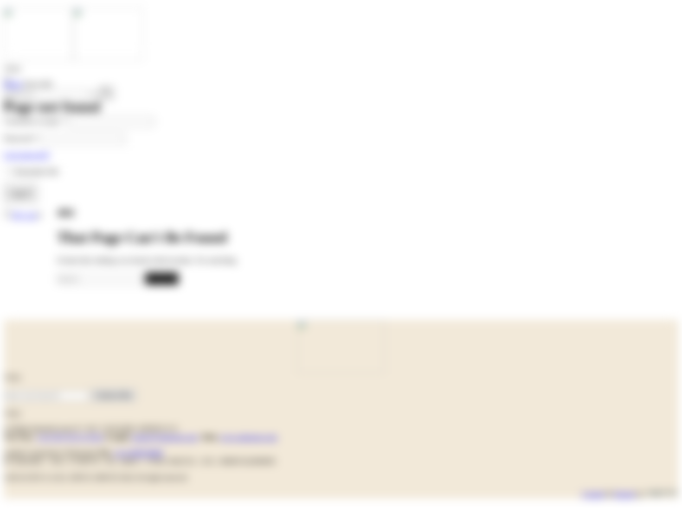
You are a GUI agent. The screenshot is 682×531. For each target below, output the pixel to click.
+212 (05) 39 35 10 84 (70, 437)
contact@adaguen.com (164, 437)
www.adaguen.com (248, 437)
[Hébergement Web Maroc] (662, 494)
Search (161, 278)
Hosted (624, 494)
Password (21, 138)
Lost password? (27, 155)
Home (13, 84)
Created (593, 494)
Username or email (35, 121)
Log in (20, 193)
